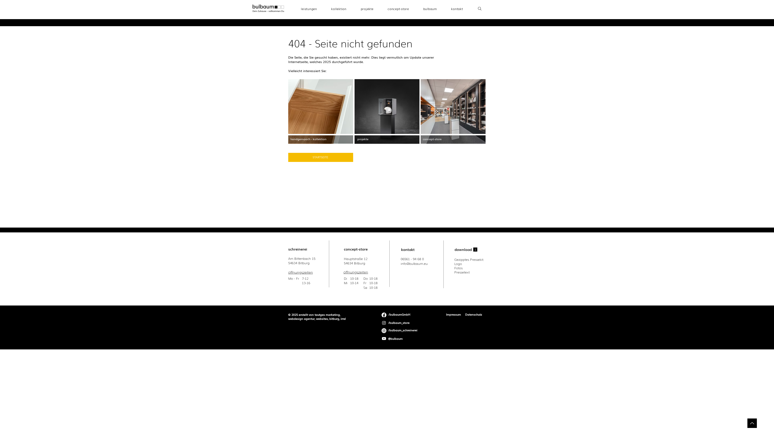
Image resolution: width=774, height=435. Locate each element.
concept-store (356, 249)
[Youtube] (384, 338)
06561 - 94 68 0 (412, 258)
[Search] (479, 8)
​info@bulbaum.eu (414, 263)
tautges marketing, (327, 315)
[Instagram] (384, 322)
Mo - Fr (294, 278)
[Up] (752, 423)
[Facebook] (384, 315)
